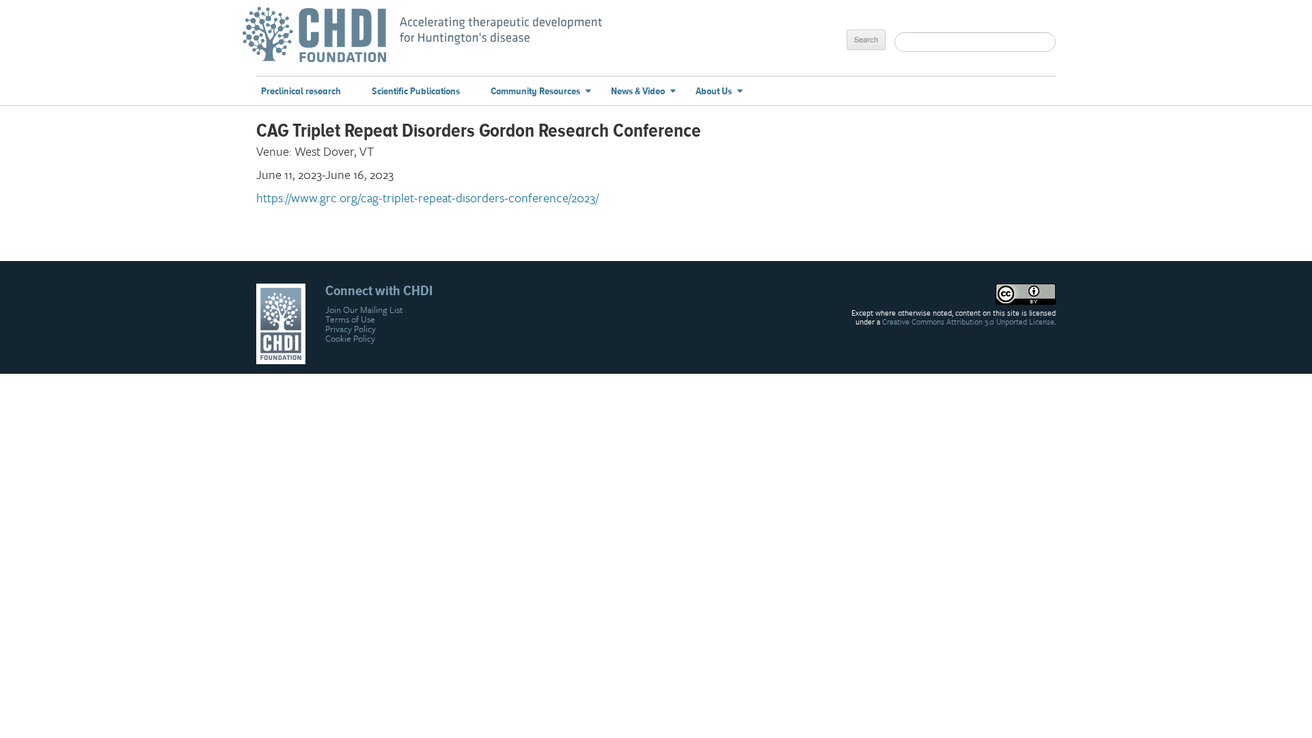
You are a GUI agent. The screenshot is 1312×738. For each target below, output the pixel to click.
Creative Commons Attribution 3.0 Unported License (968, 321)
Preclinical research (301, 91)
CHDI (321, 41)
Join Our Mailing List (364, 309)
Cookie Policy (350, 338)
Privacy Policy (350, 329)
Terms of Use (350, 319)
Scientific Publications (416, 91)
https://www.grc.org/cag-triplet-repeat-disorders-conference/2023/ (427, 197)
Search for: (865, 17)
